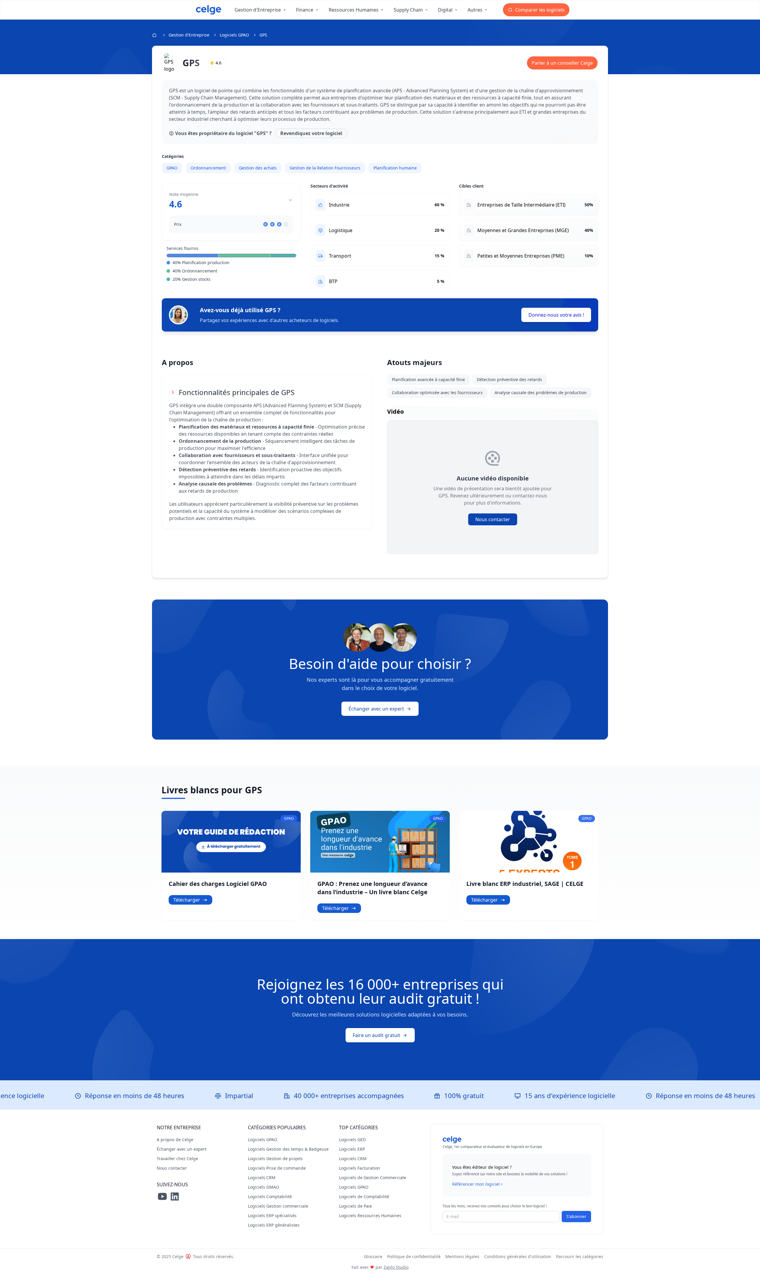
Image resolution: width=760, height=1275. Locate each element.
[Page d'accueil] (208, 10)
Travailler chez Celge (177, 1158)
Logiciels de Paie (355, 1206)
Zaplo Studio (396, 1267)
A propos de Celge (175, 1139)
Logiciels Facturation (359, 1168)
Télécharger (186, 900)
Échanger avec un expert (376, 708)
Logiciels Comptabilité (270, 1196)
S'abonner (576, 1216)
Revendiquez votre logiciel (311, 133)
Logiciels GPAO (234, 35)
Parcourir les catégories (579, 1256)
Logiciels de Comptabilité (364, 1196)
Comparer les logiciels (539, 10)
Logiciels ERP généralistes (274, 1225)
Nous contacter (492, 519)
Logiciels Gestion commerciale (278, 1206)
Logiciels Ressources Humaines (370, 1215)
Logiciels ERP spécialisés (272, 1215)
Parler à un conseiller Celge (562, 63)
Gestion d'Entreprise (189, 35)
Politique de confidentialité (414, 1256)
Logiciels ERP (352, 1149)
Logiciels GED (352, 1139)
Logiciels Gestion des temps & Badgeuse (288, 1149)
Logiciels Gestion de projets (275, 1158)
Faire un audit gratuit (376, 1035)
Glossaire (373, 1256)
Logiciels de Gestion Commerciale (372, 1177)
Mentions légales (462, 1256)
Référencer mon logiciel (476, 1184)
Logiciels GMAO (263, 1187)
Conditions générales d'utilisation (517, 1256)
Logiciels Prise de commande (277, 1168)
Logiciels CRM (262, 1177)
